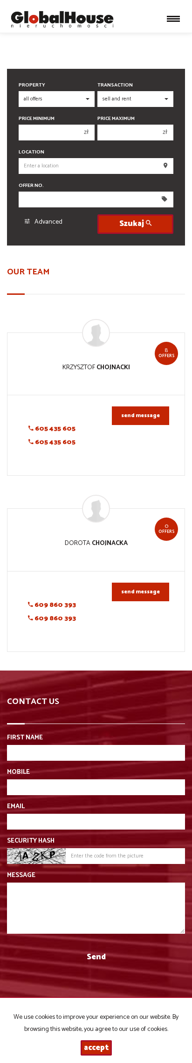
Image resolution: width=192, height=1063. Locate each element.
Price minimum (37, 118)
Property (32, 85)
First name (25, 738)
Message (21, 875)
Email (16, 806)
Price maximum (116, 118)
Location (31, 152)
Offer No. (31, 185)
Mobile (18, 772)
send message (140, 416)
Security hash (31, 841)
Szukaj (132, 224)
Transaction (115, 85)
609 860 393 (54, 605)
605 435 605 (54, 429)
